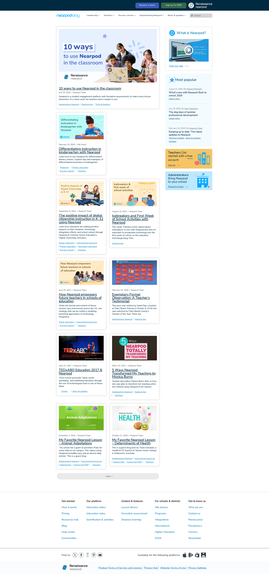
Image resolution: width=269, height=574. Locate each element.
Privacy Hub (151, 568)
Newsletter (194, 538)
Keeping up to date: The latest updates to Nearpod (185, 133)
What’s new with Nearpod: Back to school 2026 (188, 94)
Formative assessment (134, 513)
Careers (193, 532)
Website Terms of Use (173, 568)
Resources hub (70, 519)
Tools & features (102, 104)
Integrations (162, 519)
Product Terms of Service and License (120, 568)
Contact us (194, 513)
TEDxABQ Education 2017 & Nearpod (80, 372)
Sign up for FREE (174, 5)
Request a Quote (176, 186)
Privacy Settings (197, 568)
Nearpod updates (176, 138)
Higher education (66, 322)
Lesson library (129, 507)
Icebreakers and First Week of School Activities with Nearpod (133, 219)
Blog (64, 525)
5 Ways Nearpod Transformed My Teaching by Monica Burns (134, 373)
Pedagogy (64, 167)
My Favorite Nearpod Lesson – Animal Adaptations (80, 441)
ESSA (158, 538)
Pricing (65, 513)
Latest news (174, 98)
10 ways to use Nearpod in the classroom (90, 88)
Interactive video (95, 513)
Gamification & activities (100, 519)
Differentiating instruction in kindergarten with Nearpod (80, 150)
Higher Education (165, 532)
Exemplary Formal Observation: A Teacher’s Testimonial (131, 297)
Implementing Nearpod (151, 16)
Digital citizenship (66, 243)
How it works (69, 507)
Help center (68, 532)
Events (65, 391)
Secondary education (87, 246)
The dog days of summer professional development (183, 114)
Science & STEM (81, 464)
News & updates (176, 16)
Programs (160, 513)
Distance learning (131, 519)
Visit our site (176, 65)
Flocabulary (195, 525)
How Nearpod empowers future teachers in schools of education (80, 297)
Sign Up (171, 165)
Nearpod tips (87, 104)
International (162, 525)
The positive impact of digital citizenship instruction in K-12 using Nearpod (81, 218)
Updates (172, 141)
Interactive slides (96, 507)
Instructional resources (87, 243)
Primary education (80, 167)
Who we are (195, 507)
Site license (161, 507)
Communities (69, 538)
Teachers (108, 16)
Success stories (126, 16)
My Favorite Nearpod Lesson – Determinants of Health (133, 441)
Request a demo (147, 5)
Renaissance (195, 519)
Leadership (92, 16)
